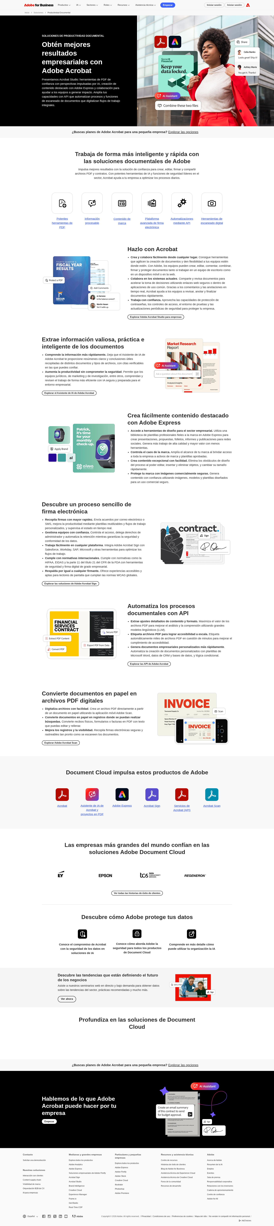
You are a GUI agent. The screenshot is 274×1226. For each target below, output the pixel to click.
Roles (106, 5)
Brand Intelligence (77, 1186)
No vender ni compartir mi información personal (229, 1216)
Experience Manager (78, 1194)
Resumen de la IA (214, 1164)
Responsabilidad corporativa (219, 1182)
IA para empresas (30, 1193)
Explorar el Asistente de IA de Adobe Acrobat (69, 393)
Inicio (27, 13)
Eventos (210, 1173)
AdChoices (246, 1221)
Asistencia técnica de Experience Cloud (178, 1173)
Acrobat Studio (75, 1182)
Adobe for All (212, 1199)
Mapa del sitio (201, 1216)
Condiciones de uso (161, 1216)
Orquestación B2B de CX (33, 1188)
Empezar (168, 5)
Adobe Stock (120, 1176)
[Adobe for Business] (248, 5)
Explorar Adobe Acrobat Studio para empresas (156, 317)
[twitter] (54, 1216)
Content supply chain (32, 1180)
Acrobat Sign (74, 1177)
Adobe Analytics (76, 1164)
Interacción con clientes (33, 1176)
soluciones (38, 13)
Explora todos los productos (81, 1160)
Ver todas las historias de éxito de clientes (137, 893)
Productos (63, 5)
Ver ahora (67, 998)
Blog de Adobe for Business (173, 1169)
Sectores (91, 5)
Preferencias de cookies (182, 1216)
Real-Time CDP (75, 1207)
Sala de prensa (213, 1177)
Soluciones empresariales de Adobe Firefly (87, 1173)
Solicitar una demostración (34, 1160)
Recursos (122, 5)
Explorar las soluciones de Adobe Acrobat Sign (70, 583)
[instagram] (49, 1216)
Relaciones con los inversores (220, 1186)
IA (77, 5)
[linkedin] (60, 1216)
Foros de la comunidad (171, 1182)
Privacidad (146, 1216)
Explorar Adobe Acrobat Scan (60, 742)
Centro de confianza (216, 1194)
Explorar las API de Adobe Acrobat (149, 664)
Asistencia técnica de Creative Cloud (177, 1177)
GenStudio (73, 1203)
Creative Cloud (75, 1190)
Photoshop (119, 1189)
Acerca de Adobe (214, 1160)
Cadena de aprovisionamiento (220, 1190)
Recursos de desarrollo (171, 1186)
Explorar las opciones (183, 132)
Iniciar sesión (214, 5)
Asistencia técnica (144, 5)
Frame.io (72, 1199)
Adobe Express (75, 1169)
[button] (30, 1216)
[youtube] (66, 1216)
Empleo (210, 1169)
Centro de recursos (169, 1160)
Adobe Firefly (120, 1172)
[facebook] (43, 1216)
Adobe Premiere (122, 1193)
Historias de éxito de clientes (173, 1164)
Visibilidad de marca (31, 1184)
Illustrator (119, 1185)
